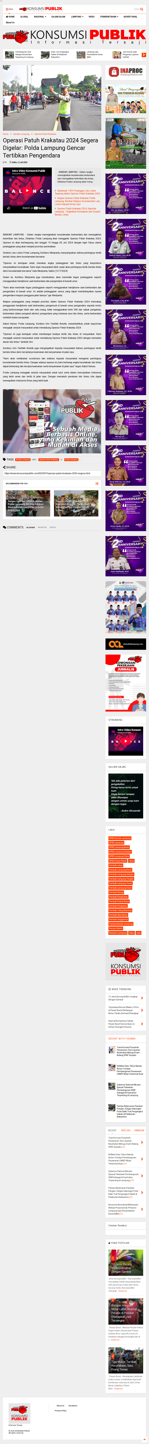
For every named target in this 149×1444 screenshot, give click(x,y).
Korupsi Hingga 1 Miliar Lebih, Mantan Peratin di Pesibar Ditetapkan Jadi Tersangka (124, 1313)
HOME (11, 17)
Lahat (131, 861)
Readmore (123, 1291)
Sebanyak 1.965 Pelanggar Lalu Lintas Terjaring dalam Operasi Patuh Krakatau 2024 (77, 192)
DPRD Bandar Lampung (120, 838)
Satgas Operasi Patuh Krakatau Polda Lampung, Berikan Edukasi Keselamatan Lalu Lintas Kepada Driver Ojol (77, 201)
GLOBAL (24, 17)
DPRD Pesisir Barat (117, 861)
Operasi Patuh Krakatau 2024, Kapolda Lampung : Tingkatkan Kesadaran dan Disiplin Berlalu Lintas (77, 211)
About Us (10, 22)
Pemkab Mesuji (116, 892)
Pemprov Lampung (118, 933)
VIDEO (92, 17)
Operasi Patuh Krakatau (45, 134)
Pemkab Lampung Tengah (121, 879)
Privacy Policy (60, 1411)
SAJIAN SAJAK (58, 17)
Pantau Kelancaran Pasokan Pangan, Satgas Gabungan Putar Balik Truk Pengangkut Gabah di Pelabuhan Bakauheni (130, 1111)
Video (131, 933)
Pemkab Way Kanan (118, 915)
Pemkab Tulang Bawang (120, 910)
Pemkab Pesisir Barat (119, 901)
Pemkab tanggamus (118, 919)
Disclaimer (73, 1406)
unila (138, 933)
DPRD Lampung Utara (119, 856)
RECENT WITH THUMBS (122, 1038)
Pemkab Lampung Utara (120, 888)
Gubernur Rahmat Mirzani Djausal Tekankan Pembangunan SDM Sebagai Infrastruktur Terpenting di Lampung (129, 1090)
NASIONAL (39, 17)
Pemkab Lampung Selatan (121, 874)
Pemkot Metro (115, 928)
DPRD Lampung (116, 843)
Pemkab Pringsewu (118, 906)
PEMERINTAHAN (108, 17)
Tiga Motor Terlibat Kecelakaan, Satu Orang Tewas (123, 1365)
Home (5, 134)
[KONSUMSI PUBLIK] (40, 10)
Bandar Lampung (21, 134)
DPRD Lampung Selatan (120, 852)
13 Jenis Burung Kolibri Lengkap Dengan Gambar (121, 1267)
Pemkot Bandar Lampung (121, 924)
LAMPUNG (76, 17)
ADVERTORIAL (130, 17)
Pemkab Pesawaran (118, 897)
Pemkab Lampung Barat (120, 870)
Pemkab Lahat (116, 865)
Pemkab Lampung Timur (120, 883)
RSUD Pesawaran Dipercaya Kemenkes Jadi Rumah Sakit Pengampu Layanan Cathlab (131, 52)
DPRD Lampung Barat (119, 847)
